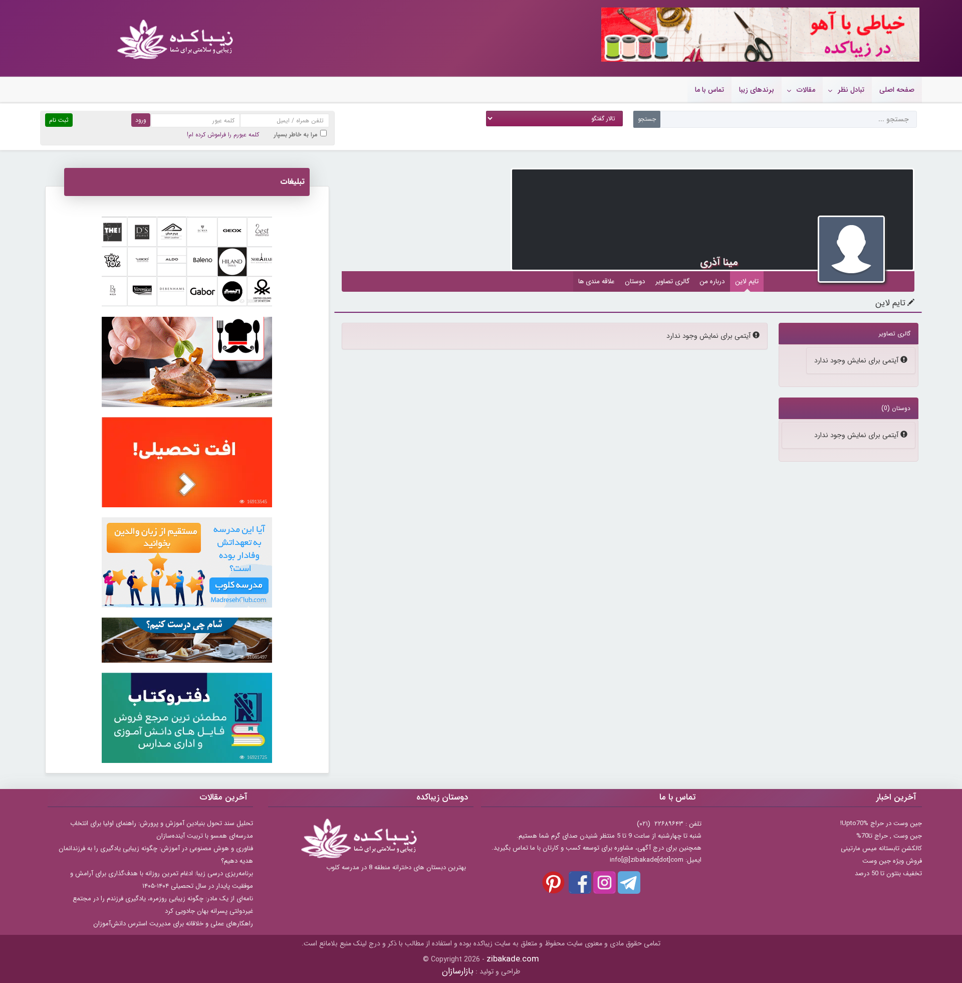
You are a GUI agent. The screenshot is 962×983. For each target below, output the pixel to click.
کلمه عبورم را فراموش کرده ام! (223, 134)
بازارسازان (457, 971)
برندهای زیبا (756, 89)
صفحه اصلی (896, 89)
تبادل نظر (851, 89)
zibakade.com (513, 959)
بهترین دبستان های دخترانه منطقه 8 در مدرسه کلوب (396, 867)
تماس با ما (709, 89)
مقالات (806, 89)
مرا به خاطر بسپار (296, 134)
